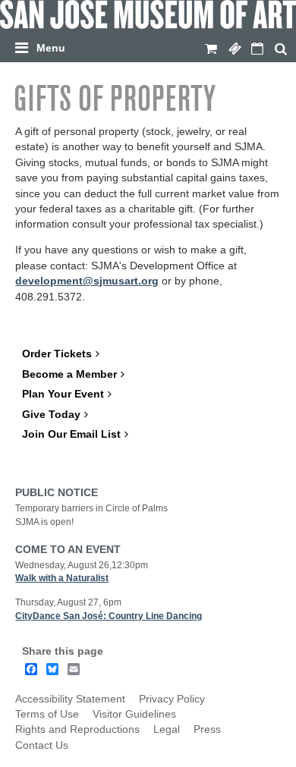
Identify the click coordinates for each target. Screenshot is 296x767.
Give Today (51, 414)
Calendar (257, 49)
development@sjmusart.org (87, 281)
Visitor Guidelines (134, 714)
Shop (211, 49)
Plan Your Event (63, 394)
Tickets (234, 49)
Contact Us (41, 745)
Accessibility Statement (70, 699)
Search (281, 49)
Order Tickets (57, 354)
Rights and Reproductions (77, 729)
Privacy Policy (172, 699)
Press (207, 729)
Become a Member (69, 374)
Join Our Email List (71, 434)
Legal (166, 729)
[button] (151, 45)
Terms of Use (47, 714)
